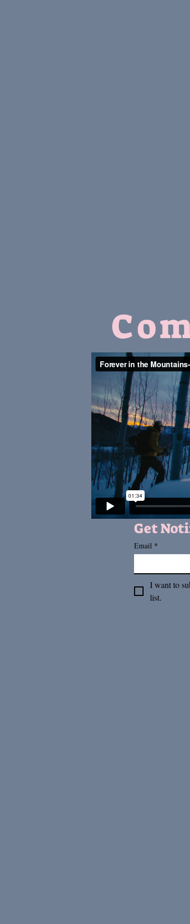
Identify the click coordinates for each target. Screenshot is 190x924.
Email (146, 545)
